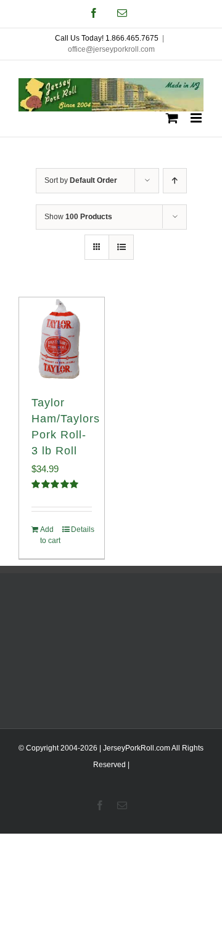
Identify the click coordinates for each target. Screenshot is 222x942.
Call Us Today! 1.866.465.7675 (106, 38)
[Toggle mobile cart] (172, 117)
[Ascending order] (175, 180)
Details (81, 529)
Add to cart (50, 535)
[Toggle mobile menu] (197, 117)
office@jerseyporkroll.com (111, 49)
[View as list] (121, 247)
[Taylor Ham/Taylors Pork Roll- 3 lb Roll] (61, 339)
